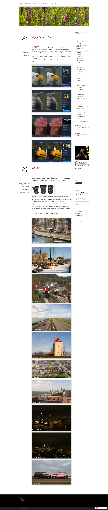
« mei (20, 503)
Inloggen (77, 208)
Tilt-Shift (36, 168)
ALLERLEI (78, 52)
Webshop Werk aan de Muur (30, 3)
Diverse (78, 67)
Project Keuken (80, 118)
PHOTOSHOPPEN (25, 189)
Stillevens (79, 92)
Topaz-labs (27, 53)
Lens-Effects (22, 184)
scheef (24, 190)
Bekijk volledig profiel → (79, 168)
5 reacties (69, 41)
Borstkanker (79, 41)
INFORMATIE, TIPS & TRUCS (49, 41)
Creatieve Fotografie (47, 171)
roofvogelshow (21, 53)
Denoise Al (25, 52)
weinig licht (27, 55)
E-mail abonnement (81, 175)
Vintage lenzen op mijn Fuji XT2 (82, 101)
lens (28, 183)
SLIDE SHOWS (79, 135)
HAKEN (77, 125)
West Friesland (80, 108)
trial (24, 55)
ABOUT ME (54, 3)
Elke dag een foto (80, 112)
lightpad (78, 78)
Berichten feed (79, 211)
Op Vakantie (79, 87)
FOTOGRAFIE (79, 58)
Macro (78, 80)
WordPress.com (79, 215)
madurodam (27, 184)
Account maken (79, 206)
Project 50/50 (79, 114)
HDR (78, 73)
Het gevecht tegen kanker (82, 50)
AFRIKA (78, 62)
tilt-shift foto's (25, 192)
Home (20, 3)
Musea (78, 82)
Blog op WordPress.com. (24, 508)
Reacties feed (78, 213)
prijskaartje (21, 190)
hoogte (25, 183)
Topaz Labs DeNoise (43, 37)
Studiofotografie (80, 96)
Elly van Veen (39, 41)
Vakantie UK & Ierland (81, 98)
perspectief (27, 187)
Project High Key (80, 116)
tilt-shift (21, 192)
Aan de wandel (80, 60)
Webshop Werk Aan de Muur (82, 106)
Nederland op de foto (81, 85)
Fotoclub (78, 71)
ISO (28, 52)
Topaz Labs (36, 46)
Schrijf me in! (78, 183)
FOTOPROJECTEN (80, 110)
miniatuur (27, 186)
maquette (23, 186)
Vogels (78, 104)
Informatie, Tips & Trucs (44, 3)
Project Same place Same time (82, 121)
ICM (78, 74)
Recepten (79, 56)
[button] (51, 76)
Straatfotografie (80, 94)
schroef (27, 190)
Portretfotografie (80, 89)
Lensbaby (79, 76)
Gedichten (79, 48)
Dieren (78, 65)
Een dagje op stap (80, 69)
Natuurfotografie (80, 83)
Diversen (79, 54)
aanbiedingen (21, 183)
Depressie (79, 43)
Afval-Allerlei (79, 39)
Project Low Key (80, 119)
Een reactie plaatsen (66, 171)
